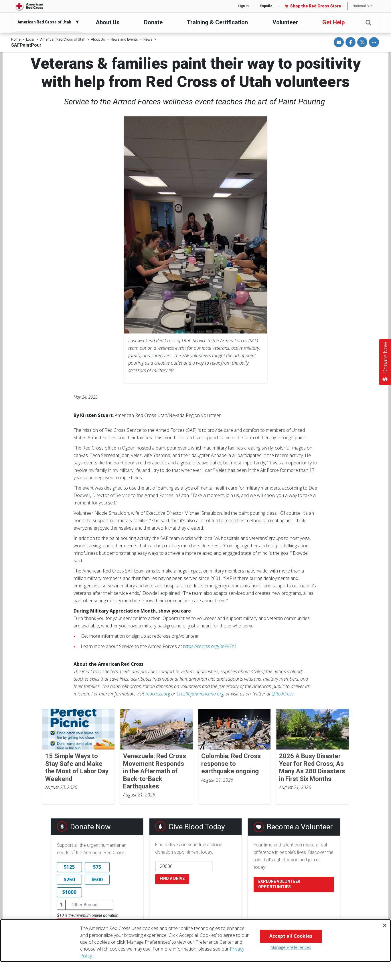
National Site (363, 6)
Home (16, 39)
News (147, 39)
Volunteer (285, 22)
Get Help (333, 22)
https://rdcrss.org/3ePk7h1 (210, 646)
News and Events (124, 39)
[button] (368, 23)
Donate (153, 22)
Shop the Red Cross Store (315, 6)
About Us (108, 22)
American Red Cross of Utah (62, 39)
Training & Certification (217, 22)
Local (30, 39)
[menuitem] (46, 22)
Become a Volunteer (300, 826)
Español (267, 6)
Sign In (243, 6)
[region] (195, 940)
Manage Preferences (290, 947)
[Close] (384, 925)
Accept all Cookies (290, 936)
